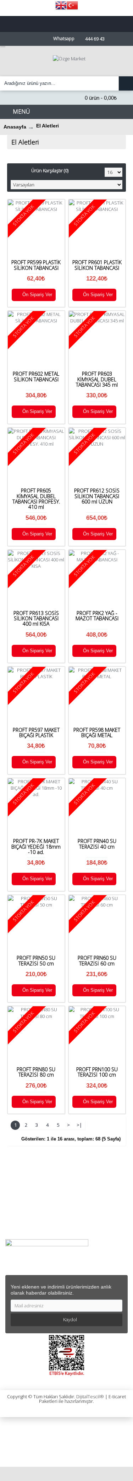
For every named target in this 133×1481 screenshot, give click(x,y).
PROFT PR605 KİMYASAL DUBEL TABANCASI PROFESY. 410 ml (36, 498)
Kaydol (70, 1319)
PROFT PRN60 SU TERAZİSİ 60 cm (97, 960)
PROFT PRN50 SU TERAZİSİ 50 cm (36, 960)
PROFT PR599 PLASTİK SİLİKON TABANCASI (36, 265)
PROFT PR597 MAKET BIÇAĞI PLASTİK (36, 732)
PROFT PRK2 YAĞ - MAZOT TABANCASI (97, 616)
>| (79, 1125)
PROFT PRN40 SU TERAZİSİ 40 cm (97, 844)
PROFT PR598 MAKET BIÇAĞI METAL (96, 732)
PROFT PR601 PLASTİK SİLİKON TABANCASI (97, 265)
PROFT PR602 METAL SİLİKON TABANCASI (36, 376)
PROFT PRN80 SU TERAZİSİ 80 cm (36, 1072)
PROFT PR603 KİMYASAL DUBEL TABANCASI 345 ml (97, 379)
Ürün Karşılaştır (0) (49, 170)
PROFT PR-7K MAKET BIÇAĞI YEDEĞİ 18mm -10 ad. (36, 846)
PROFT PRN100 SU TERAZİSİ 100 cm (97, 1072)
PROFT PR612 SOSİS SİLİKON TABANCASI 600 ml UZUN (97, 496)
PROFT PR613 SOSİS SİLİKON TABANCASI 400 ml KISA (36, 618)
